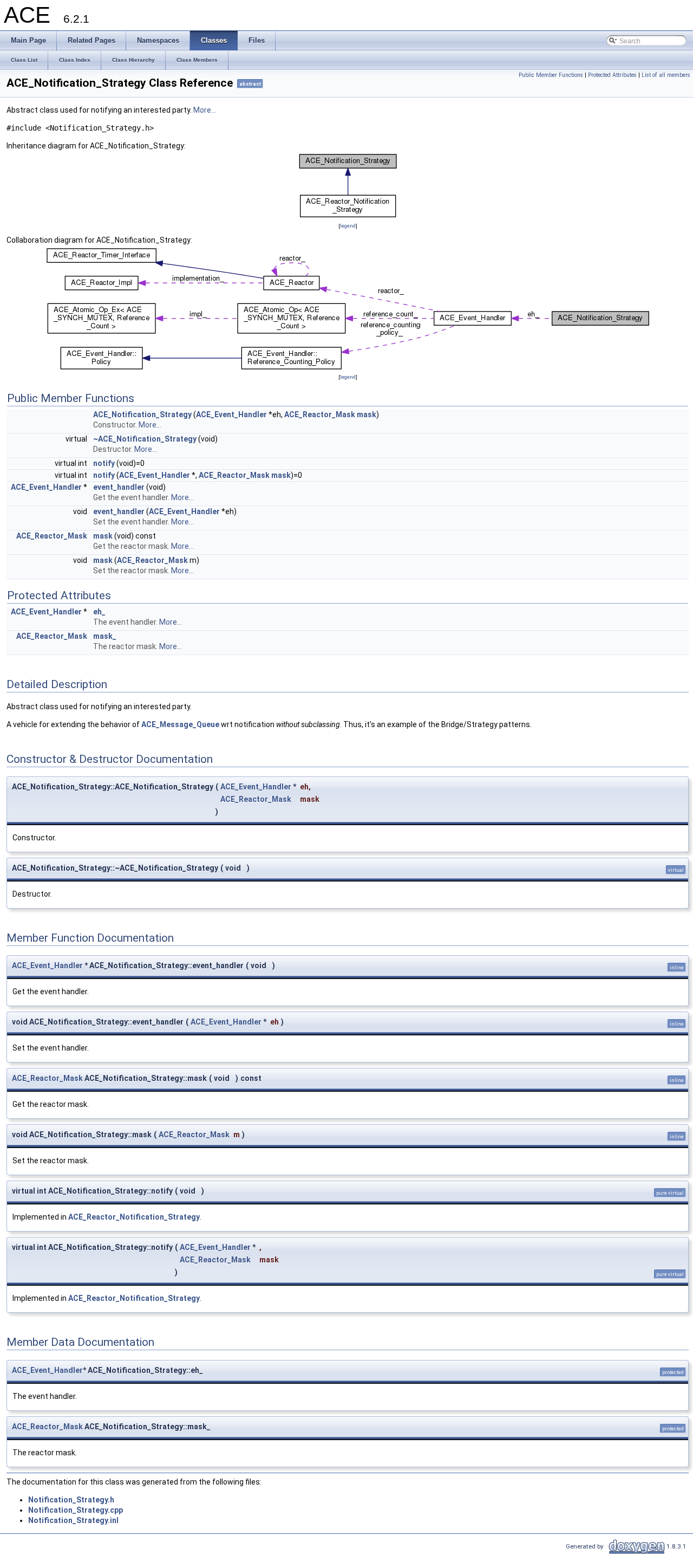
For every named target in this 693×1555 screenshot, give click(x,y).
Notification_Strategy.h (71, 1499)
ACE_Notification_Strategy (142, 414)
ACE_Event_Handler (231, 414)
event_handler (119, 487)
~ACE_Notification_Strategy (145, 439)
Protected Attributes (612, 75)
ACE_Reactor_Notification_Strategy (134, 1217)
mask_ (104, 636)
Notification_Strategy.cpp (75, 1510)
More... (204, 110)
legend (348, 226)
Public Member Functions (551, 75)
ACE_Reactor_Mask (319, 414)
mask (366, 414)
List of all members (666, 75)
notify (104, 463)
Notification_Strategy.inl (73, 1520)
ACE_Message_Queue (180, 724)
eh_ (99, 611)
